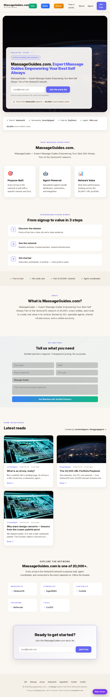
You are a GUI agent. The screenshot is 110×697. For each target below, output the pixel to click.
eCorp (42, 682)
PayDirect (72, 120)
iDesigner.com (40, 690)
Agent (90, 6)
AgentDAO (51, 591)
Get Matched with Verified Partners (55, 399)
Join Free (101, 5)
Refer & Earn (100, 692)
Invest (59, 6)
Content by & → (85, 429)
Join (33, 6)
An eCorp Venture (10, 7)
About (81, 6)
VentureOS (20, 120)
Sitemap (33, 682)
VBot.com (93, 120)
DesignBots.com (77, 690)
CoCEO (49, 607)
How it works (71, 6)
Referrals (18, 607)
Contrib (82, 591)
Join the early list (58, 89)
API (25, 682)
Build (45, 6)
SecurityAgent (48, 120)
